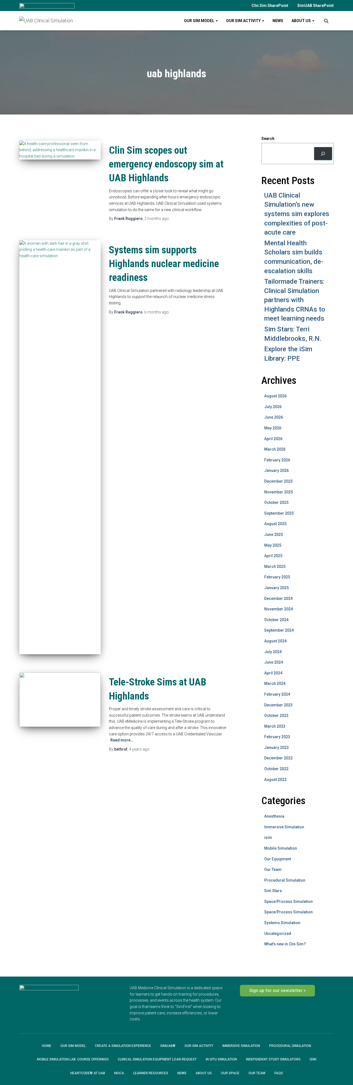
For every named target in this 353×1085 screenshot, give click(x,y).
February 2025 (277, 577)
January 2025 (276, 588)
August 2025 (275, 524)
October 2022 (276, 769)
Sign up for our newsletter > (277, 990)
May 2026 (272, 428)
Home (46, 1046)
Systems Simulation (282, 923)
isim (268, 837)
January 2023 (276, 747)
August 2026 (275, 396)
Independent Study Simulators (273, 1059)
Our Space (230, 1073)
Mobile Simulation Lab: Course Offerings (73, 1059)
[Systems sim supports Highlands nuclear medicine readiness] (60, 447)
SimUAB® (167, 1046)
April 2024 (273, 673)
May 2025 (272, 545)
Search (267, 138)
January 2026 (276, 470)
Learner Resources (150, 1073)
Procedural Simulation (284, 880)
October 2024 (276, 620)
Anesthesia (274, 816)
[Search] (323, 153)
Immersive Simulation (284, 827)
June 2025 (273, 534)
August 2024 (275, 641)
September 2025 (279, 513)
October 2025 (276, 502)
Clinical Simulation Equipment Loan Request (157, 1059)
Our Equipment (277, 859)
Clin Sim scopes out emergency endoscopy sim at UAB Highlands (166, 164)
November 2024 (278, 609)
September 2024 (279, 630)
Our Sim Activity (243, 20)
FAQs (278, 1073)
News (277, 20)
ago (156, 218)
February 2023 (277, 737)
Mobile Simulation (280, 848)
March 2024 (274, 683)
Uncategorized (277, 933)
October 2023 (276, 715)
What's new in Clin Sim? (285, 944)
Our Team (273, 869)
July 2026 (273, 407)
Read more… (121, 740)
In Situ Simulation (221, 1059)
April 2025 (273, 556)
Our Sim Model (199, 20)
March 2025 (274, 566)
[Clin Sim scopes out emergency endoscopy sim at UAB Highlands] (60, 150)
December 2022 (278, 758)
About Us (302, 20)
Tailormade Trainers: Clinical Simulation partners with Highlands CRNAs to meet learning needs (294, 300)
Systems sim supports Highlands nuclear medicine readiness (164, 264)
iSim (313, 1059)
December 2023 (278, 705)
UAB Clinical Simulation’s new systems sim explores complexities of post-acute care (296, 214)
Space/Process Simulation (288, 901)
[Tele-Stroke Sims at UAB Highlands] (60, 699)
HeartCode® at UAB (87, 1073)
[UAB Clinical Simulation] (46, 21)
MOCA (119, 1073)
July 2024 (273, 652)
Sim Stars (273, 891)
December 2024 (278, 598)
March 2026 (274, 449)
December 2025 (278, 481)
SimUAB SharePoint (315, 5)
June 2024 (273, 662)
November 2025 (278, 492)
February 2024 (277, 694)
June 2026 (273, 417)
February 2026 (277, 460)
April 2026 (273, 439)
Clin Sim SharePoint (270, 5)
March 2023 (274, 726)
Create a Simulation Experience (123, 1046)
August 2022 (275, 779)
